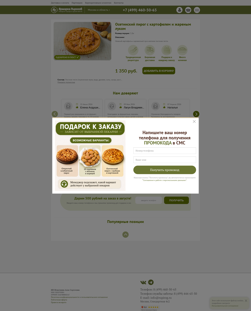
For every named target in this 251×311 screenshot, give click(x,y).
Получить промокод (164, 170)
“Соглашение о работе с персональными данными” (164, 180)
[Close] (194, 121)
